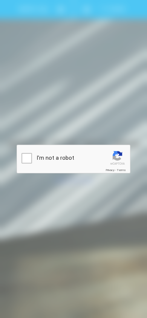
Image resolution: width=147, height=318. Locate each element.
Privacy (110, 170)
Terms (121, 170)
